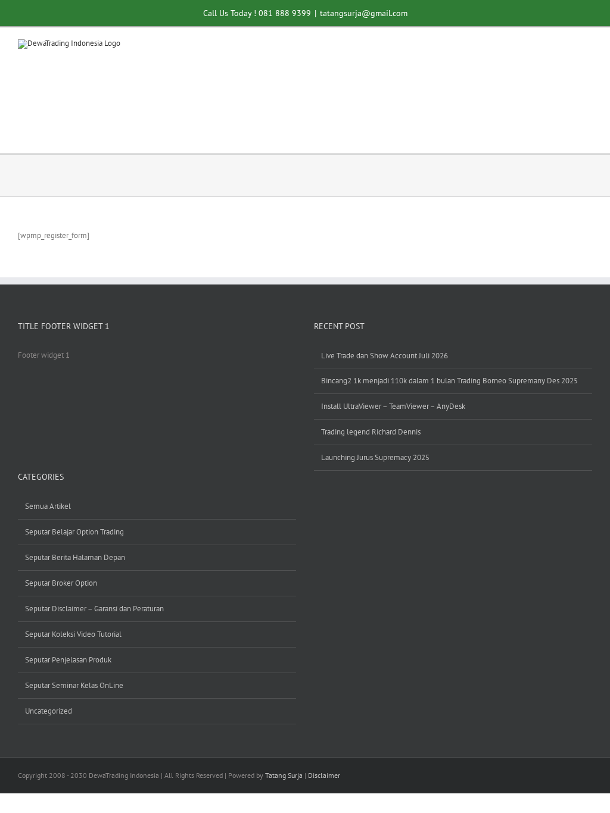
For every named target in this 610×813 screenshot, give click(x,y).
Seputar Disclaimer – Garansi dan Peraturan (94, 609)
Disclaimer (324, 775)
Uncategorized (48, 711)
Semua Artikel (48, 506)
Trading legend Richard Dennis (371, 432)
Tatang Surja (284, 775)
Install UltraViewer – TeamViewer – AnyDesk (393, 406)
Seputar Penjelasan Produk (68, 660)
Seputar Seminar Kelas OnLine (74, 685)
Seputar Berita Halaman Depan (75, 557)
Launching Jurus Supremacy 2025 (375, 457)
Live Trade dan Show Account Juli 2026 (384, 356)
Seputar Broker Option (61, 583)
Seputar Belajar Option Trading (74, 532)
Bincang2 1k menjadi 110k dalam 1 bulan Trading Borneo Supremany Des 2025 (449, 381)
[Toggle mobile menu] (587, 48)
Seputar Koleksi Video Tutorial (73, 634)
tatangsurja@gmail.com (363, 12)
